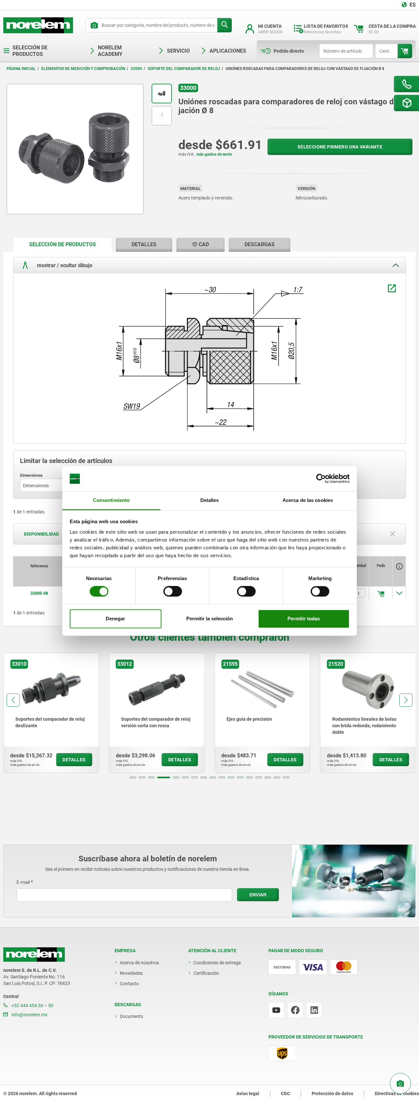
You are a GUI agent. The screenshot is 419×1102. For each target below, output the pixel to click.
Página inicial (21, 69)
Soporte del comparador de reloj (184, 68)
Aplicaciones (228, 51)
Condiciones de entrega (217, 962)
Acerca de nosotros (139, 962)
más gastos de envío (214, 154)
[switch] (172, 591)
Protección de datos (332, 1093)
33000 (136, 68)
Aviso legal (247, 1093)
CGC (285, 1093)
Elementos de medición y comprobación (83, 68)
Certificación (206, 973)
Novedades (131, 973)
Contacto (129, 983)
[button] (133, 777)
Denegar (115, 618)
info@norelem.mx (28, 1014)
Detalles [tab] (209, 500)
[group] (51, 713)
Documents (131, 1016)
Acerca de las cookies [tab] (307, 500)
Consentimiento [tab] (111, 500)
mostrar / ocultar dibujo (64, 265)
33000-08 (39, 593)
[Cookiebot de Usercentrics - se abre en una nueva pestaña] (321, 479)
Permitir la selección (209, 618)
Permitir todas (303, 618)
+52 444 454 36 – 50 (31, 1005)
